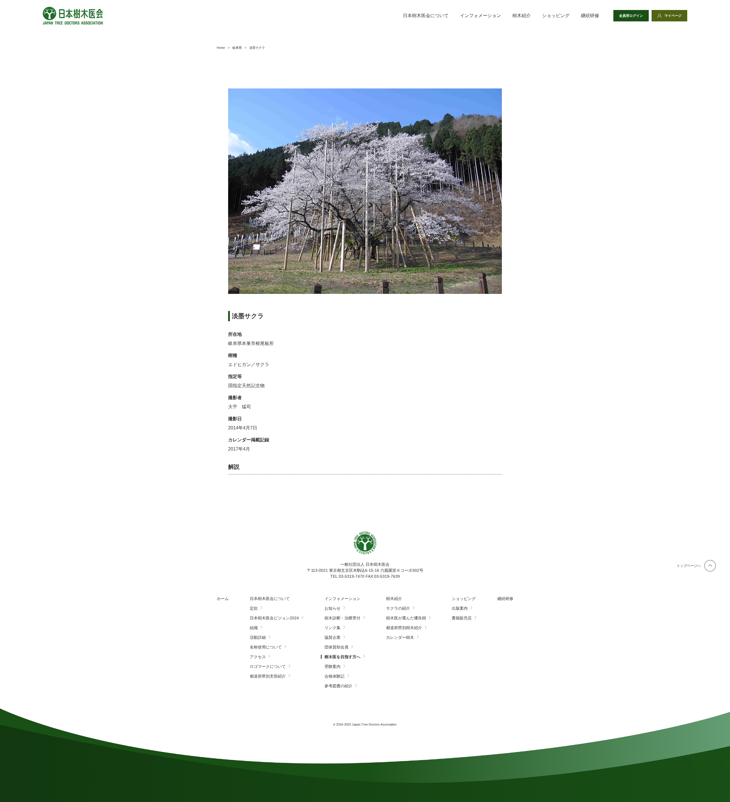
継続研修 (590, 15)
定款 (254, 608)
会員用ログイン (631, 16)
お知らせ (332, 608)
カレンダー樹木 (400, 637)
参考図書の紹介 (338, 686)
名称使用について (266, 647)
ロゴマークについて (268, 666)
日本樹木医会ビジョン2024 (274, 618)
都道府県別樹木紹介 (404, 627)
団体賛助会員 (336, 647)
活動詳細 (258, 637)
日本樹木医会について (426, 15)
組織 (254, 627)
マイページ (673, 16)
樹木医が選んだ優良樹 (406, 618)
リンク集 (332, 627)
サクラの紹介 (398, 608)
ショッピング (555, 15)
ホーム (223, 598)
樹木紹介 (521, 15)
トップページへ (689, 566)
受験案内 (332, 666)
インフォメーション (480, 15)
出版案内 (460, 608)
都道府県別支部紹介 (268, 676)
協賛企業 (332, 637)
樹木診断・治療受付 (342, 618)
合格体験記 (334, 676)
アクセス (258, 656)
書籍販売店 (462, 618)
